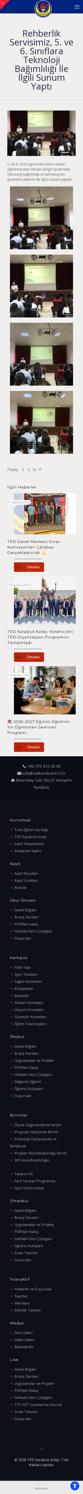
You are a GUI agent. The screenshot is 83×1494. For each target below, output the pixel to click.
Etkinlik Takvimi (27, 1310)
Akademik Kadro (27, 850)
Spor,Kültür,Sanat (29, 1188)
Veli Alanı (21, 1303)
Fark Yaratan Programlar (35, 1181)
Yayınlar (21, 1296)
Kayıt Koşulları (26, 873)
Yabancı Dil (23, 1173)
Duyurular (22, 938)
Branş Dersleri (26, 917)
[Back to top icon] (41, 1449)
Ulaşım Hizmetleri (29, 1009)
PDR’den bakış (26, 924)
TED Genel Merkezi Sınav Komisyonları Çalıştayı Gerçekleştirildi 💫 (33, 547)
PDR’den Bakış (26, 1067)
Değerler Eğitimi (27, 1081)
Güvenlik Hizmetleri (30, 1016)
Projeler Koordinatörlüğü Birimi (40, 1153)
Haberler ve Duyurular (33, 1289)
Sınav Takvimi (25, 1252)
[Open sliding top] (5, 5)
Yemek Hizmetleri (28, 1002)
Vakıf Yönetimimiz (29, 843)
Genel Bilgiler (25, 910)
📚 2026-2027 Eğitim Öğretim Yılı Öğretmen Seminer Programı (38, 727)
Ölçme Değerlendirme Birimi (37, 1124)
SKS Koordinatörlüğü (31, 1160)
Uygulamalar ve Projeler (34, 1060)
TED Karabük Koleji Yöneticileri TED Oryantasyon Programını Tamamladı (40, 637)
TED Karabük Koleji (30, 836)
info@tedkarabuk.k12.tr (44, 773)
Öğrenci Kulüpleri (28, 1088)
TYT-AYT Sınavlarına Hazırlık (38, 1404)
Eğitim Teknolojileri (30, 1023)
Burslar (20, 887)
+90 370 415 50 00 (44, 766)
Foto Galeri (23, 1332)
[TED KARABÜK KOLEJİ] (43, 6)
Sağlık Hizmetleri (28, 981)
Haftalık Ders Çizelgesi (33, 931)
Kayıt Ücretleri (26, 880)
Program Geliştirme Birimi (36, 1132)
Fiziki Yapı (22, 967)
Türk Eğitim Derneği (31, 829)
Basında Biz (24, 1346)
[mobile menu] (77, 6)
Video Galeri (24, 1339)
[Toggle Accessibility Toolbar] (75, 1486)
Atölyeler (21, 995)
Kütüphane (23, 988)
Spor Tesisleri (25, 974)
